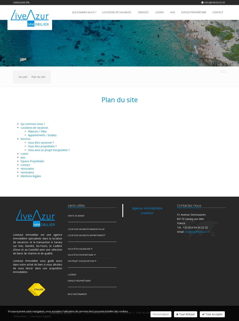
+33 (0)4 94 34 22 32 (214, 2)
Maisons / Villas (37, 131)
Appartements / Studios (42, 135)
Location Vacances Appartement (86, 235)
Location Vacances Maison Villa (86, 229)
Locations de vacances (116, 12)
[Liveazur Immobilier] (32, 12)
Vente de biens (75, 215)
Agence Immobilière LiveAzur (147, 210)
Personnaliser (161, 314)
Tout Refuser (186, 314)
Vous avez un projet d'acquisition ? (49, 150)
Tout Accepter (214, 314)
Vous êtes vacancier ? (41, 142)
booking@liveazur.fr (197, 231)
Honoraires (27, 172)
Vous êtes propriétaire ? (42, 146)
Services (143, 12)
